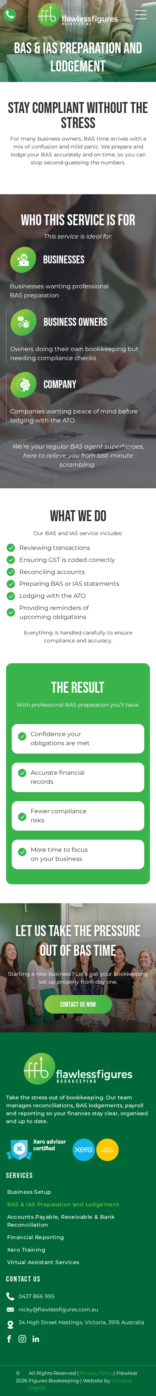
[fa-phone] (10, 17)
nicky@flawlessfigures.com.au (58, 1309)
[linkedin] (35, 1339)
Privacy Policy (97, 1373)
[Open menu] (141, 14)
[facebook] (9, 1339)
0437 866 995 (37, 1296)
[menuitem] (78, 1192)
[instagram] (22, 1339)
